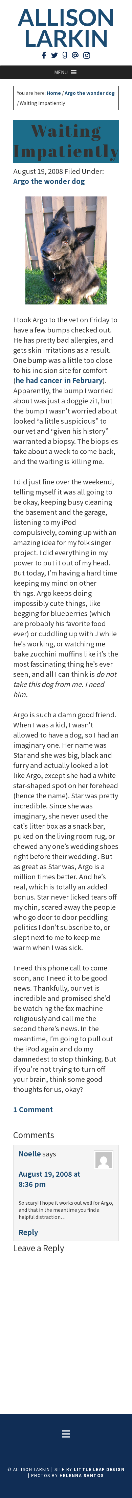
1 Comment (33, 1109)
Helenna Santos (82, 1475)
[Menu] (66, 1433)
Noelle (30, 1153)
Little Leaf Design (99, 1469)
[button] (61, 72)
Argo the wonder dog (49, 181)
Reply (28, 1232)
